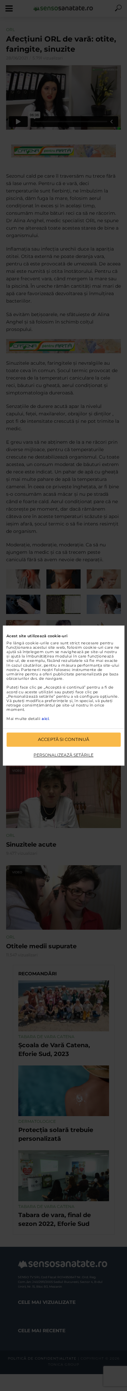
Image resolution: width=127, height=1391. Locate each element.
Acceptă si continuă (63, 739)
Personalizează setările (63, 754)
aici (45, 718)
